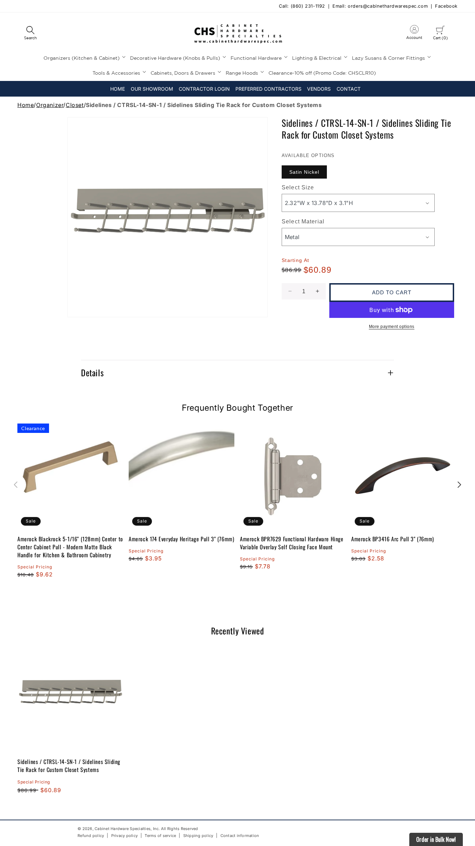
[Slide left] (15, 484)
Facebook (446, 6)
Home (25, 104)
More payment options (391, 326)
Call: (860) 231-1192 (302, 6)
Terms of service (160, 835)
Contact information (239, 835)
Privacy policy (124, 835)
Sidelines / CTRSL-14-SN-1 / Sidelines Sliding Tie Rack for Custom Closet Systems (68, 765)
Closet (75, 104)
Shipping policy (198, 835)
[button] (30, 33)
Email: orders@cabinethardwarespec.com (380, 6)
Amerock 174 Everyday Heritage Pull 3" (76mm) (181, 539)
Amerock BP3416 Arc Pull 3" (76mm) (392, 539)
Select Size (298, 187)
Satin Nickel (304, 172)
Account (414, 34)
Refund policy (91, 835)
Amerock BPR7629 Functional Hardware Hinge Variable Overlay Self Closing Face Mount (292, 543)
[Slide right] (459, 484)
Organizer (49, 104)
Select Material (303, 221)
